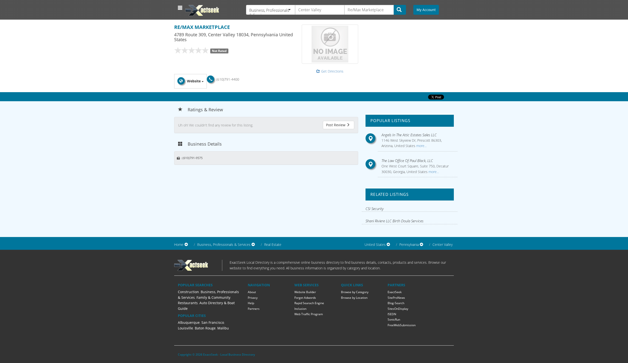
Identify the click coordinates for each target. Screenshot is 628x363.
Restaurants (188, 302)
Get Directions (332, 71)
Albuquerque (189, 322)
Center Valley (442, 244)
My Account (426, 9)
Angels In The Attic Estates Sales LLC (409, 134)
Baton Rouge (205, 328)
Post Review (336, 125)
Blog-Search (396, 303)
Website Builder (305, 292)
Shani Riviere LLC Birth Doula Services (394, 220)
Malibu (223, 328)
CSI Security (375, 208)
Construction (188, 291)
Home (178, 244)
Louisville (185, 328)
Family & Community (213, 297)
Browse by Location (354, 298)
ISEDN (392, 314)
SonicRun (394, 319)
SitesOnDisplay (398, 309)
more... (421, 145)
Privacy (253, 298)
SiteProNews (396, 298)
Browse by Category (354, 292)
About (252, 292)
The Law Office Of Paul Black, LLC (407, 160)
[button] (180, 7)
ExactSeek (395, 292)
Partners (254, 309)
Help (251, 303)
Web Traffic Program (308, 314)
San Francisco (212, 322)
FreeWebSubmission (402, 325)
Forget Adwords (305, 298)
